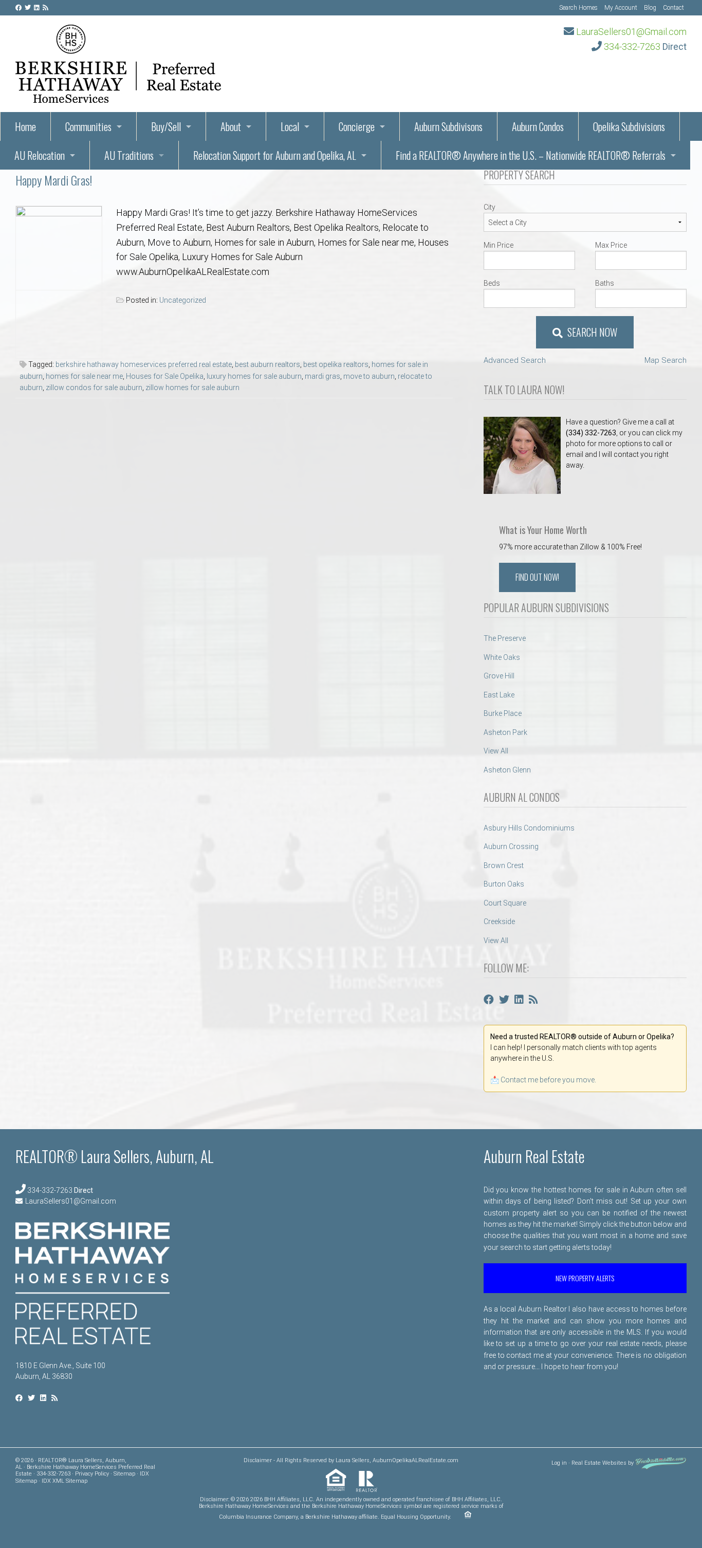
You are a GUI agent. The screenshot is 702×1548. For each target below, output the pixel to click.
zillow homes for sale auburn (192, 387)
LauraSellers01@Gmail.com (631, 31)
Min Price (498, 245)
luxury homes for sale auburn (254, 376)
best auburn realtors (267, 364)
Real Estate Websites (598, 1463)
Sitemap (124, 1473)
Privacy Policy (92, 1473)
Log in (559, 1463)
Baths (604, 283)
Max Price (611, 245)
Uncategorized (182, 300)
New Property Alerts (585, 1278)
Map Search (665, 360)
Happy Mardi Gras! (53, 180)
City (489, 207)
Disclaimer (258, 1460)
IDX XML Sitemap (64, 1481)
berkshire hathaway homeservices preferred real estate (144, 364)
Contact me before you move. (548, 1080)
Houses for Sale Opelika (165, 376)
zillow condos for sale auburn (94, 387)
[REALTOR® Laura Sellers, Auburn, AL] (118, 60)
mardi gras (322, 376)
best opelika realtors (335, 364)
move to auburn (369, 376)
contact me (525, 1355)
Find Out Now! (537, 577)
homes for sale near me (84, 376)
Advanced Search (515, 360)
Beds (492, 283)
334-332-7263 (632, 46)
